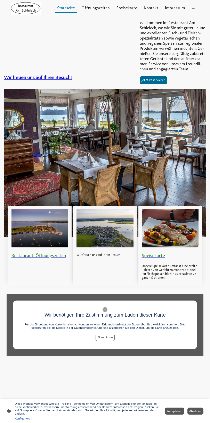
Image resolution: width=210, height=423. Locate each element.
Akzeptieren (105, 337)
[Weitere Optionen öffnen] (193, 8)
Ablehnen (195, 411)
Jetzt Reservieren (153, 80)
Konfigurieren (23, 418)
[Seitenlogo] (26, 8)
